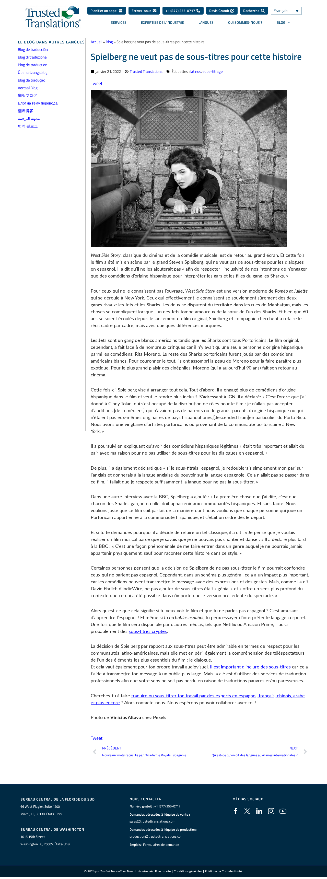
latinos (195, 71)
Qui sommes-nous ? (245, 22)
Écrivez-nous (142, 10)
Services (118, 22)
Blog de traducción (33, 49)
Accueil (96, 42)
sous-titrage (213, 71)
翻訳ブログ (27, 95)
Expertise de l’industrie (162, 22)
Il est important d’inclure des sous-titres (250, 667)
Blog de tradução (31, 80)
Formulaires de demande (161, 844)
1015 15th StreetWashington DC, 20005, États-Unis (45, 840)
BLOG (281, 22)
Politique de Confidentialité (223, 871)
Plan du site (163, 871)
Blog (109, 42)
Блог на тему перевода (37, 103)
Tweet (96, 83)
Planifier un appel (104, 10)
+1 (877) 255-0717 (181, 10)
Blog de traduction (32, 65)
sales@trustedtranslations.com (152, 821)
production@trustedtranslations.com (156, 836)
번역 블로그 (28, 126)
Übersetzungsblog (33, 72)
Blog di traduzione (32, 57)
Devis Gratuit (219, 10)
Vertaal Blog (28, 88)
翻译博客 (25, 111)
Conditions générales (188, 871)
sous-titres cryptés (148, 631)
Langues (206, 22)
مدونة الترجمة (29, 118)
